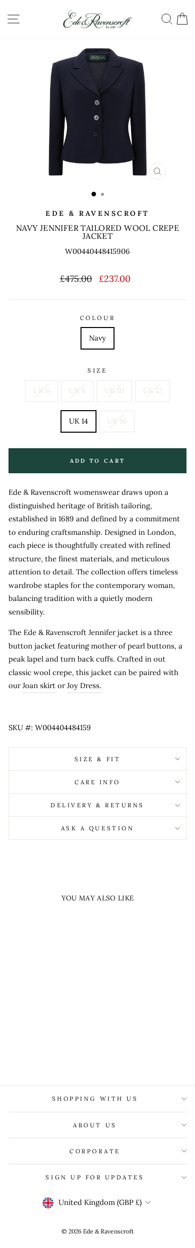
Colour (97, 318)
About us (94, 1125)
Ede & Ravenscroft (98, 213)
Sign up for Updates (95, 1177)
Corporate (95, 1151)
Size (97, 370)
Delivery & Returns (97, 805)
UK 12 (152, 390)
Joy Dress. (84, 685)
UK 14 (78, 421)
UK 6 (41, 390)
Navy (97, 338)
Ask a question (97, 828)
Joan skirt (39, 685)
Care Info (97, 782)
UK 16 (116, 421)
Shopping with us (95, 1098)
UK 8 (77, 390)
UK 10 (114, 390)
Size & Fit (97, 759)
